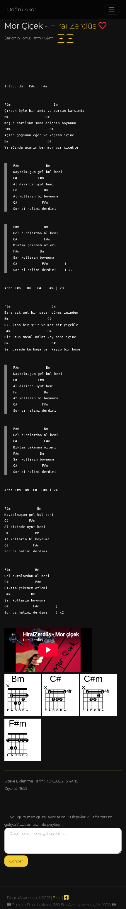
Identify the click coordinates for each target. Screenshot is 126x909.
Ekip (57, 897)
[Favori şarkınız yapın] (102, 25)
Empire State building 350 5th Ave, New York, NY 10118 (61, 904)
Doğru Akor (21, 9)
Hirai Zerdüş (73, 26)
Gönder (16, 861)
